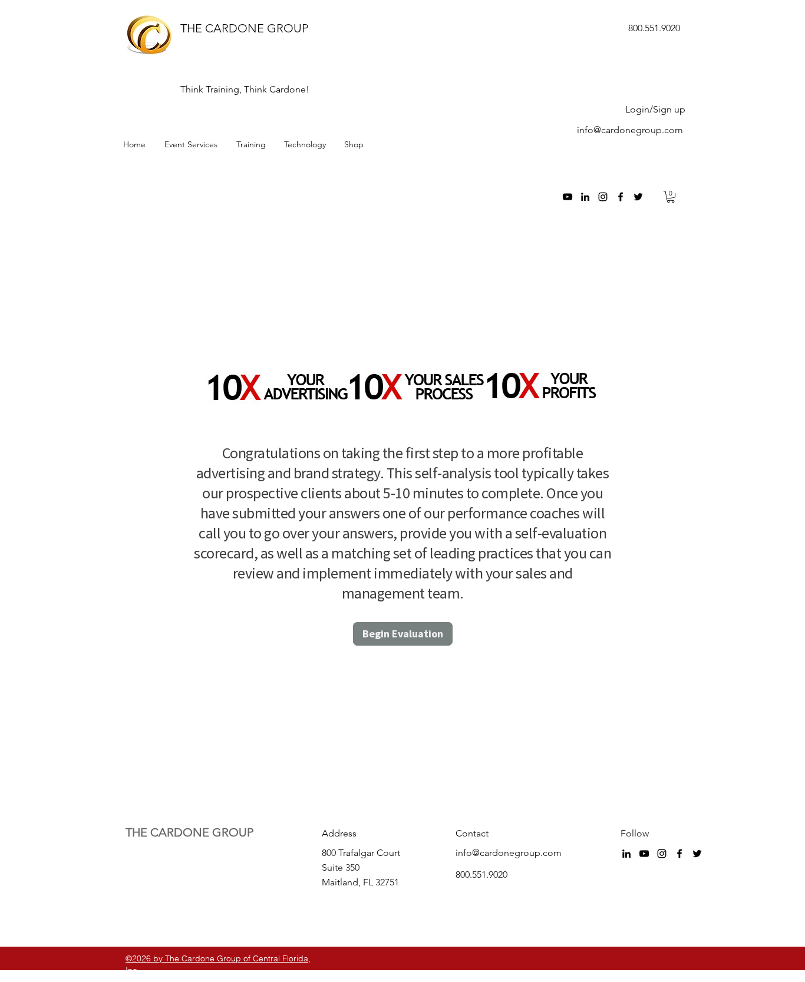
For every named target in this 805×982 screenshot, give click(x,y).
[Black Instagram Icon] (603, 197)
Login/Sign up (655, 109)
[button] (671, 197)
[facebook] (620, 197)
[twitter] (638, 197)
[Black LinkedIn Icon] (585, 197)
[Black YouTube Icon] (567, 197)
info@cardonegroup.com (630, 129)
